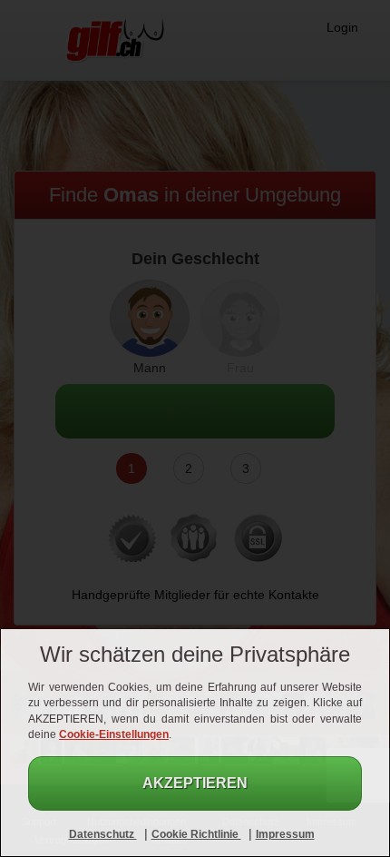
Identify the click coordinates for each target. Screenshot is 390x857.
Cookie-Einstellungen (114, 734)
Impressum (285, 834)
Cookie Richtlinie (196, 834)
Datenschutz (103, 834)
